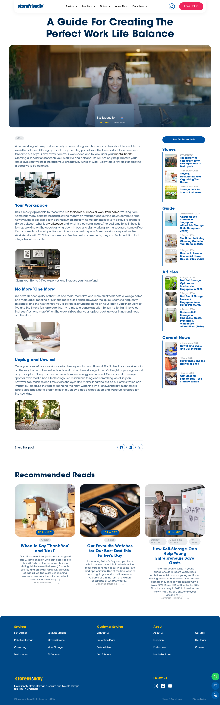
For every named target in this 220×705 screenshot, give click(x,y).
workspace (55, 224)
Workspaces (21, 655)
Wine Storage (55, 647)
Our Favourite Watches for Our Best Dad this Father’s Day (110, 551)
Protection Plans (106, 640)
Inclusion (158, 640)
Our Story (200, 633)
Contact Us (103, 633)
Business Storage (57, 633)
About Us (158, 633)
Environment (160, 647)
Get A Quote (104, 655)
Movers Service (56, 640)
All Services (54, 655)
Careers (199, 647)
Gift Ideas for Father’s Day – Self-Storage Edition (191, 379)
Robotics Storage (23, 640)
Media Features (162, 655)
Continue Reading (41, 583)
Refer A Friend (104, 647)
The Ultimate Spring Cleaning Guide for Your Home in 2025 (192, 241)
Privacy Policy (199, 699)
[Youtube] (170, 686)
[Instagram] (155, 686)
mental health (123, 154)
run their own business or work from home (92, 212)
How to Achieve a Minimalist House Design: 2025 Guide (192, 256)
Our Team (200, 640)
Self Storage (20, 633)
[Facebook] (163, 686)
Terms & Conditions (172, 699)
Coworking (20, 647)
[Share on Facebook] (121, 448)
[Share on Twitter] (139, 448)
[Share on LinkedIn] (130, 448)
